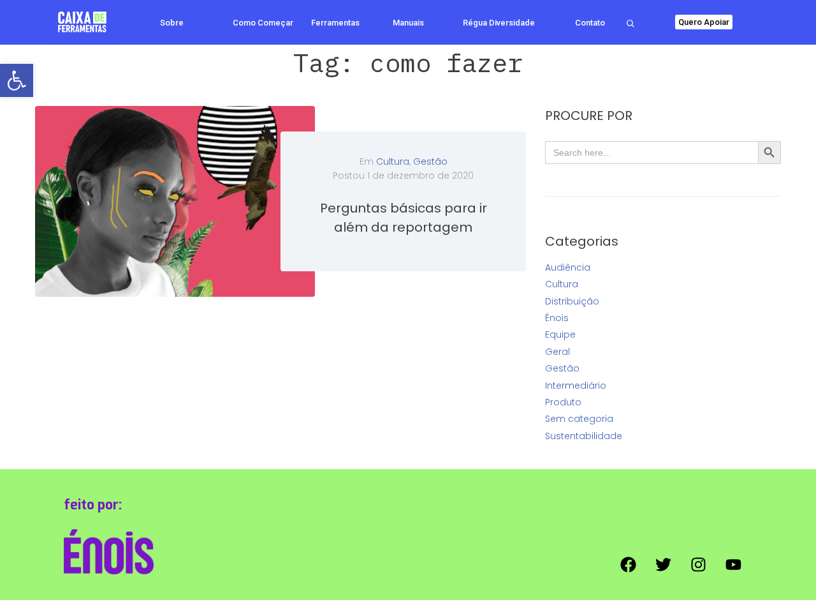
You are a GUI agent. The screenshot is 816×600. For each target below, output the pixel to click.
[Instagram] (698, 565)
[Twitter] (663, 565)
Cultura (392, 161)
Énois (557, 317)
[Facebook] (628, 565)
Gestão (430, 161)
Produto (563, 402)
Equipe (560, 334)
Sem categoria (579, 418)
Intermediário (575, 385)
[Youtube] (733, 565)
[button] (16, 80)
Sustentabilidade (583, 436)
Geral (557, 351)
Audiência (567, 267)
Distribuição (572, 301)
